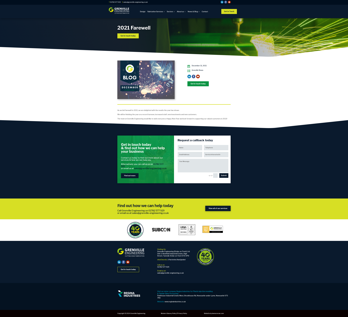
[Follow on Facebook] (225, 2)
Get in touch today (128, 36)
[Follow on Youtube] (229, 2)
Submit (224, 175)
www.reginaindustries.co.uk (175, 302)
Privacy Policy (182, 313)
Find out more (129, 176)
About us (180, 12)
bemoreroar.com (218, 313)
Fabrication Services (155, 12)
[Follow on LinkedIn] (222, 2)
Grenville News (197, 70)
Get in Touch (229, 11)
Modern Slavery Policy (168, 313)
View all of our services (218, 208)
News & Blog (193, 12)
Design (142, 12)
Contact (205, 12)
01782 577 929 (156, 210)
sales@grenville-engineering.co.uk (150, 213)
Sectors (170, 12)
